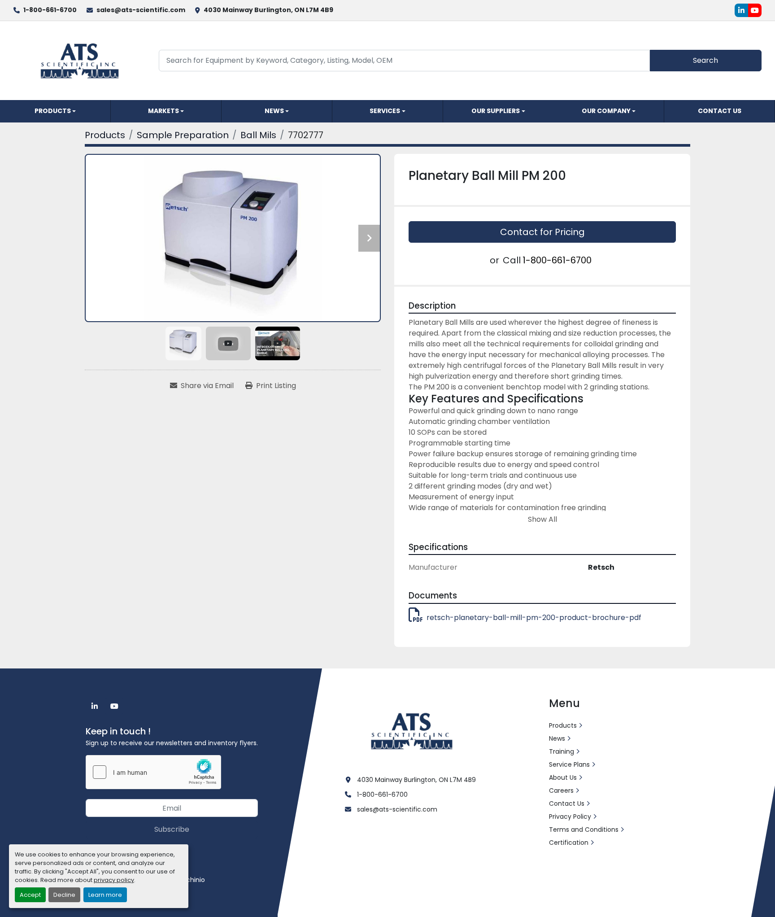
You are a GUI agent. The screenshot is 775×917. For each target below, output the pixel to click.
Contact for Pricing (542, 232)
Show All (542, 519)
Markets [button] (163, 110)
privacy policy (114, 880)
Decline (64, 895)
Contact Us (719, 110)
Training (561, 751)
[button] (55, 111)
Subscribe (171, 829)
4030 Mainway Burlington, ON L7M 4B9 (268, 9)
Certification (568, 842)
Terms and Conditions (583, 829)
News (274, 110)
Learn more (105, 895)
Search (705, 60)
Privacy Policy (570, 816)
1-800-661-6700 (50, 9)
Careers (561, 790)
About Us (563, 777)
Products (53, 110)
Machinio (191, 879)
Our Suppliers (495, 110)
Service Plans (569, 764)
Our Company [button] (606, 110)
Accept (30, 895)
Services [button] (385, 110)
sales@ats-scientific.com (140, 9)
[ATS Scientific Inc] (413, 730)
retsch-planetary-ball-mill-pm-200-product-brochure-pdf (534, 617)
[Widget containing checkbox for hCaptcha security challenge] (153, 772)
